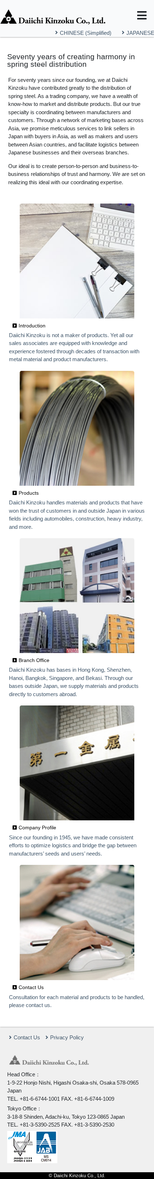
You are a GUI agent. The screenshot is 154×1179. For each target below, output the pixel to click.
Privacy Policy (67, 1037)
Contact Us (27, 1037)
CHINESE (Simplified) (85, 32)
